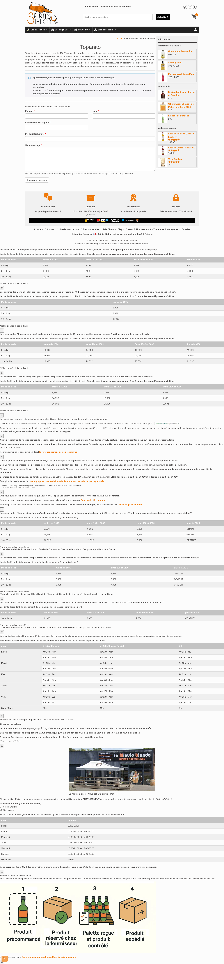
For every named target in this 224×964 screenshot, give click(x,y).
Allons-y (162, 17)
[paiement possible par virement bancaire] (115, 220)
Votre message (33, 145)
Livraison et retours (69, 229)
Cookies (186, 229)
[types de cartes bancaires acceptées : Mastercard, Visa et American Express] (103, 220)
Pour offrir (83, 29)
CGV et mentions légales (165, 229)
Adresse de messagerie (38, 122)
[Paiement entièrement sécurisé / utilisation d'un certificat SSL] (90, 220)
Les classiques (38, 29)
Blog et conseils (105, 29)
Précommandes (91, 229)
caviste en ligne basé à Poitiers (136, 234)
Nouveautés (142, 229)
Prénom (29, 111)
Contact (51, 229)
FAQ (119, 229)
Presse (129, 229)
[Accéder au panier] (194, 17)
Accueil (120, 38)
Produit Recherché (35, 134)
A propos (38, 229)
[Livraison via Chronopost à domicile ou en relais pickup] (128, 220)
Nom (96, 111)
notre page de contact (130, 504)
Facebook (86, 500)
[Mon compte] (195, 30)
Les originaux (61, 29)
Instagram (99, 500)
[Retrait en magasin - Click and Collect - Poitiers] (137, 220)
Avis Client (108, 229)
